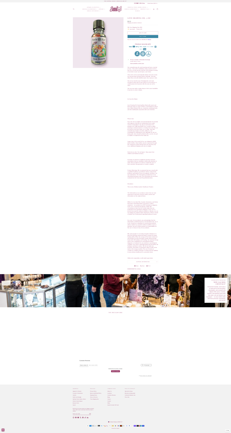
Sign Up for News (129, 391)
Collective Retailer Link (130, 395)
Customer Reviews (111, 395)
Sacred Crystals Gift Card (113, 405)
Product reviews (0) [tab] (84, 365)
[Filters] (142, 365)
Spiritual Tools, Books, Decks (137, 7)
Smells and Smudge (93, 10)
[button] (131, 268)
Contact (109, 401)
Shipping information (143, 261)
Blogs (108, 397)
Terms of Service (94, 397)
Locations (109, 393)
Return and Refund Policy (95, 393)
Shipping (129, 22)
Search (137, 10)
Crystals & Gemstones (89, 9)
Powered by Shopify (115, 428)
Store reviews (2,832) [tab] (93, 365)
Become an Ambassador (130, 393)
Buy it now (143, 36)
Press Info (127, 397)
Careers (109, 399)
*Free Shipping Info (94, 399)
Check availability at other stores (137, 63)
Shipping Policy (93, 395)
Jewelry (101, 9)
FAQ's (108, 403)
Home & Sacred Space (131, 9)
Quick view (82, 345)
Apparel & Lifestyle (93, 7)
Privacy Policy (93, 391)
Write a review (115, 371)
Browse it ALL (145, 9)
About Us (109, 391)
